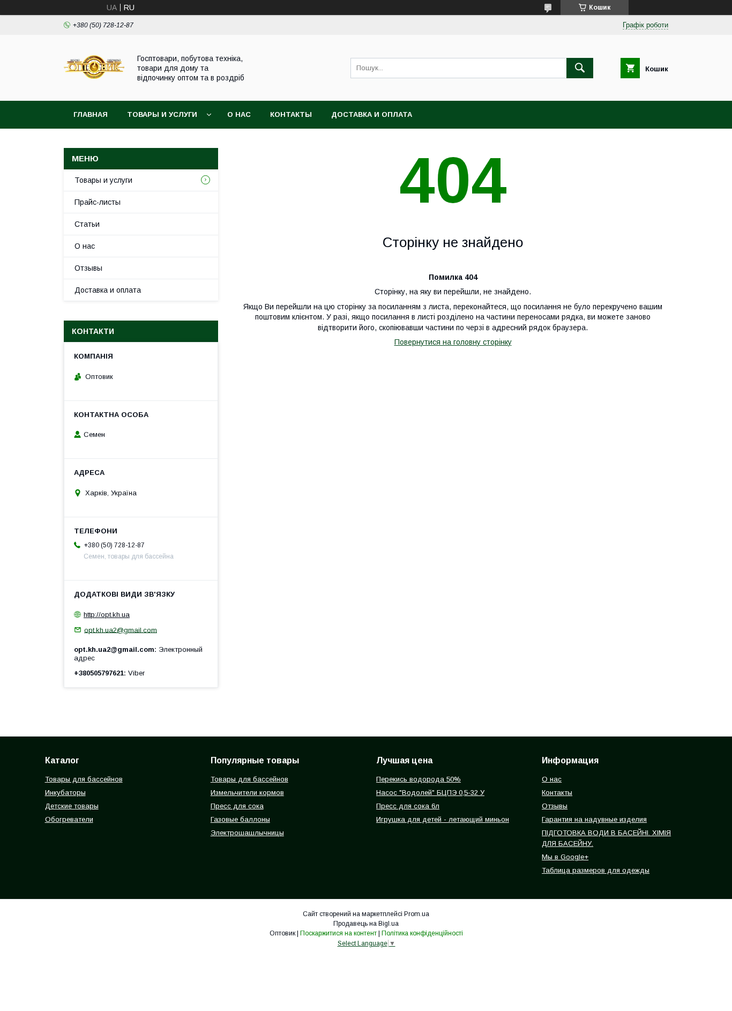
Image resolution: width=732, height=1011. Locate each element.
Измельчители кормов (247, 793)
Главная (90, 114)
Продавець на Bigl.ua (366, 923)
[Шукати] (579, 68)
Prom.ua (416, 914)
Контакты (291, 114)
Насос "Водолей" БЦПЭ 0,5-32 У (430, 793)
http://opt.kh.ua (107, 615)
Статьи (87, 224)
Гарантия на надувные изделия (594, 819)
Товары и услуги (162, 114)
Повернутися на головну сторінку (453, 342)
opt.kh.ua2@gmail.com (120, 630)
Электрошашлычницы (247, 833)
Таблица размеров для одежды (595, 870)
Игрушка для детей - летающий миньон (442, 819)
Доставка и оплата (371, 114)
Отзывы (88, 268)
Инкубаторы (65, 793)
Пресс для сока (237, 806)
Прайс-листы (97, 202)
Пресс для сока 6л (407, 806)
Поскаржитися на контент (338, 933)
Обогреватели (69, 819)
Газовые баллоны (240, 819)
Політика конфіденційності (422, 933)
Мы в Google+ (565, 857)
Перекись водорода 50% (418, 779)
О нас (239, 114)
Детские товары (72, 806)
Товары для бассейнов (84, 779)
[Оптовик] (94, 87)
